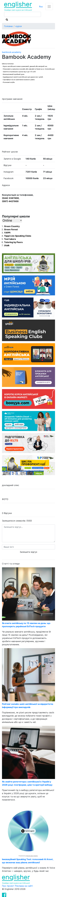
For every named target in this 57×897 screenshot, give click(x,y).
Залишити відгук (28, 552)
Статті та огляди (11, 563)
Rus (41, 6)
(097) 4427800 (10, 201)
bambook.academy (11, 52)
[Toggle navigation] (49, 6)
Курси (19, 26)
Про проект (8, 886)
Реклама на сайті (24, 886)
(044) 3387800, (10, 198)
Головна (8, 26)
